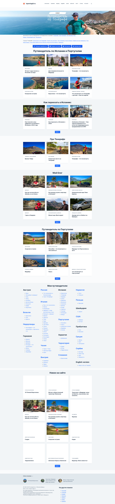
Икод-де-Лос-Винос (52, 42)
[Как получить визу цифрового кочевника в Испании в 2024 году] (34, 111)
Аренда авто (74, 212)
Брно (44, 352)
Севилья (63, 309)
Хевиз (44, 364)
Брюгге (28, 319)
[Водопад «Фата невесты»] (81, 450)
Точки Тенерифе (32, 156)
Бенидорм (63, 312)
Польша (79, 300)
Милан (45, 306)
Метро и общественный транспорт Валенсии (68, 480)
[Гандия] (34, 429)
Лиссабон (63, 322)
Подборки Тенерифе (76, 91)
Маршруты (81, 357)
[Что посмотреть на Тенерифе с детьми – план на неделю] (81, 83)
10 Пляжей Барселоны (32, 392)
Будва (62, 346)
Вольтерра (46, 337)
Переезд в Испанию (52, 190)
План (49, 348)
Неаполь (45, 317)
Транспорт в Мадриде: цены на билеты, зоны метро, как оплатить (80, 394)
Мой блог (72, 3)
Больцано (46, 335)
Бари (44, 321)
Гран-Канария (62, 35)
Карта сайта (40, 495)
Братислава (64, 358)
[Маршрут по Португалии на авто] (81, 238)
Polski (63, 499)
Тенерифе (53, 3)
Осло (80, 293)
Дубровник (64, 338)
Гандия (27, 439)
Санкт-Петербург (48, 296)
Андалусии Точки (75, 437)
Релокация (27, 119)
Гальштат (28, 304)
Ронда (62, 307)
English (63, 494)
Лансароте (38, 37)
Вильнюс (81, 331)
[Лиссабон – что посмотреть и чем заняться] (57, 238)
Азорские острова (30, 249)
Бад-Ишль (28, 307)
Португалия (27, 246)
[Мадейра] (34, 261)
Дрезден (28, 343)
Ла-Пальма (70, 35)
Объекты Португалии (52, 246)
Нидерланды (29, 324)
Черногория (63, 343)
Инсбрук (28, 300)
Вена (27, 293)
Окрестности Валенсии (30, 437)
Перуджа (45, 330)
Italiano (63, 497)
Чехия (43, 345)
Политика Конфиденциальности (30, 495)
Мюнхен (28, 341)
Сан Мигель (74, 414)
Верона (45, 315)
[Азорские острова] (34, 238)
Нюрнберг (28, 351)
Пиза (44, 319)
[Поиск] (91, 3)
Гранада (63, 311)
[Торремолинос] (34, 450)
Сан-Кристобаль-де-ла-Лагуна (38, 42)
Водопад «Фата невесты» (80, 460)
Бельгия (26, 312)
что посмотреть (51, 305)
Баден (27, 305)
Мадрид (57, 3)
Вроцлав (81, 303)
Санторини (81, 343)
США (78, 316)
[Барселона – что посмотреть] (57, 83)
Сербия (79, 348)
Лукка (45, 326)
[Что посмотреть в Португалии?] (81, 261)
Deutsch (64, 496)
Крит (80, 341)
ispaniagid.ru (31, 3)
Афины (80, 340)
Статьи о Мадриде (75, 390)
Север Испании (75, 190)
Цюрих (80, 311)
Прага (44, 348)
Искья (45, 331)
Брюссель (28, 315)
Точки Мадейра (75, 458)
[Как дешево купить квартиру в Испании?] (57, 182)
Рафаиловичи (64, 350)
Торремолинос (29, 460)
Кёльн (27, 348)
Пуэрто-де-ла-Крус (52, 40)
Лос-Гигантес (61, 40)
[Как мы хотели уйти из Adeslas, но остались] (34, 182)
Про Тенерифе (51, 156)
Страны (81, 3)
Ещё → (57, 131)
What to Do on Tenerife (85, 365)
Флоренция (46, 308)
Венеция (45, 314)
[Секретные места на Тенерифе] (57, 148)
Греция (79, 337)
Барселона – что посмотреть (57, 93)
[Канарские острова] (34, 83)
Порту (77, 3)
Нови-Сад (81, 353)
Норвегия (80, 290)
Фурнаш (74, 416)
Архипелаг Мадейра (29, 269)
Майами (81, 319)
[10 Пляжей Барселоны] (34, 382)
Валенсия (63, 302)
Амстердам (29, 327)
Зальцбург (28, 295)
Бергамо (45, 322)
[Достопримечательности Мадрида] (57, 60)
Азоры (67, 3)
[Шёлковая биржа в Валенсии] (57, 450)
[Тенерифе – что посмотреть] (81, 60)
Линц (27, 298)
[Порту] (57, 261)
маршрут (35, 295)
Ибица (62, 314)
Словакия (62, 355)
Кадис (74, 439)
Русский (86, 3)
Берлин (28, 339)
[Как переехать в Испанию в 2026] (57, 111)
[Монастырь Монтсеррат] (57, 204)
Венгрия (44, 357)
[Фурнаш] (81, 406)
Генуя (44, 340)
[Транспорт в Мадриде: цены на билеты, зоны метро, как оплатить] (81, 382)
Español (64, 501)
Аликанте (63, 304)
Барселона (47, 3)
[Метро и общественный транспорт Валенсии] (57, 382)
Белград (81, 351)
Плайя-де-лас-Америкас (79, 40)
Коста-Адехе (68, 40)
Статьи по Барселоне (29, 390)
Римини (45, 328)
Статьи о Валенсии (52, 390)
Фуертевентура (31, 37)
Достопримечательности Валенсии (56, 458)
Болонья (45, 333)
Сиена (45, 338)
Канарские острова (76, 68)
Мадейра (63, 3)
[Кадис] (81, 429)
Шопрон (45, 366)
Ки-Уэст (81, 321)
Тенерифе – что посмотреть (80, 71)
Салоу (62, 298)
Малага (63, 305)
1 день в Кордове (30, 215)
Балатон (45, 362)
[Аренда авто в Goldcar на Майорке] (81, 204)
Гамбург (28, 350)
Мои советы (27, 68)
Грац (27, 296)
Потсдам (28, 344)
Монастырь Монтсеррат (55, 215)
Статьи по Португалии (76, 246)
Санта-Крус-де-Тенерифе (39, 40)
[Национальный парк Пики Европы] (81, 182)
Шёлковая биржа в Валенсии (57, 460)
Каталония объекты (52, 91)
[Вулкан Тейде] (34, 148)
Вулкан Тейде (29, 158)
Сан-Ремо (46, 324)
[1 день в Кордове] (34, 204)
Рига (80, 330)
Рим (44, 305)
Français (64, 492)
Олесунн (81, 295)
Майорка (79, 212)
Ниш (80, 355)
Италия (44, 302)
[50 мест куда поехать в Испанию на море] (34, 60)
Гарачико (60, 42)
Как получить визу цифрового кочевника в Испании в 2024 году (32, 123)
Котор (62, 348)
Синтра (63, 330)
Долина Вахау (29, 302)
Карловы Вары (47, 350)
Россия (44, 290)
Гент (27, 317)
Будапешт (46, 360)
